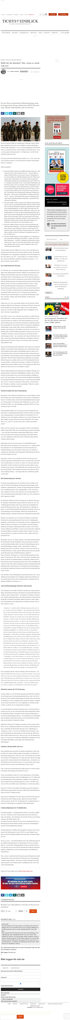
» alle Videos (66, 297)
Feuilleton (47, 32)
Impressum (33, 1003)
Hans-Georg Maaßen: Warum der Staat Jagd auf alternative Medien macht (60, 345)
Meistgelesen (52, 239)
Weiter (33, 911)
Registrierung (15, 968)
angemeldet (11, 947)
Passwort (3, 977)
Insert (20, 1016)
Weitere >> (49, 292)
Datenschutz (41, 1003)
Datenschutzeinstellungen (55, 1003)
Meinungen (33, 32)
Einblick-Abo (31, 14)
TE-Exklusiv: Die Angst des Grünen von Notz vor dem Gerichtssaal (61, 267)
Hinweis (17, 943)
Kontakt (15, 1003)
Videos (40, 32)
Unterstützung (9, 14)
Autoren (3, 14)
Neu (61, 239)
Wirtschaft (55, 32)
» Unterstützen (63, 14)
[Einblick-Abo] (57, 165)
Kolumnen (15, 32)
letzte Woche (53, 244)
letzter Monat (63, 244)
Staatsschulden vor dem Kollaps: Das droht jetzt (59, 327)
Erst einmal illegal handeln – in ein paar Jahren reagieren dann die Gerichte (60, 336)
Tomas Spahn (14, 71)
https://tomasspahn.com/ (26, 871)
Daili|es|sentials (24, 32)
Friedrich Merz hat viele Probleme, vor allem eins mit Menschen (60, 259)
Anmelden (52, 14)
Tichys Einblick (6, 32)
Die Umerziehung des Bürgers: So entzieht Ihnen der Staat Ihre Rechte (60, 353)
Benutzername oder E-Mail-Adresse (12, 971)
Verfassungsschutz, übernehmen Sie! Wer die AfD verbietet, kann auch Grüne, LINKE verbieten (56, 320)
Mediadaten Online (35, 1005)
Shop (26, 14)
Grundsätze (16, 14)
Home (9, 1003)
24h (46, 244)
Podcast (21, 14)
